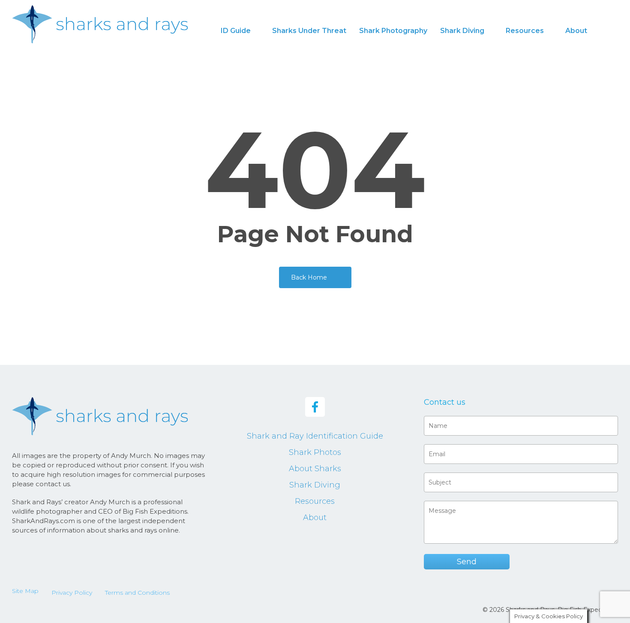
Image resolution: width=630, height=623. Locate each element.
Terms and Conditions (137, 592)
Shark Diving (314, 485)
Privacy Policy (71, 592)
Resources (315, 501)
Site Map (25, 591)
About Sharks (315, 468)
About (315, 517)
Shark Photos (315, 452)
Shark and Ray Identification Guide (315, 436)
